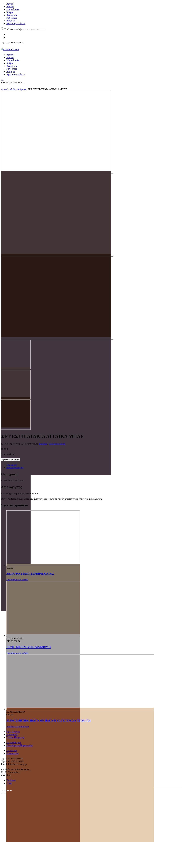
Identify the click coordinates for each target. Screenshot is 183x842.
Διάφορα (21, 89)
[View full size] (112, 256)
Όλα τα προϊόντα (57, 443)
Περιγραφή (11, 464)
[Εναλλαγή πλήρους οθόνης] (8, 790)
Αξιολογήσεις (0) (14, 467)
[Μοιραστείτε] (5, 790)
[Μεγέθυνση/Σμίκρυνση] (11, 790)
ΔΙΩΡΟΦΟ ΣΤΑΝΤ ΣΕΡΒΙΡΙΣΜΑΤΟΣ (30, 573)
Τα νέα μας (11, 750)
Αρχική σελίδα (8, 89)
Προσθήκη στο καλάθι (10, 460)
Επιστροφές (12, 734)
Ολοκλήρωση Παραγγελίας (19, 745)
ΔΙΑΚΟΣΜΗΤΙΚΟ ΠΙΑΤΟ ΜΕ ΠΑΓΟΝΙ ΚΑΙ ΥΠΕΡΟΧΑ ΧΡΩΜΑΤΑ (48, 720)
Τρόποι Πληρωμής (15, 737)
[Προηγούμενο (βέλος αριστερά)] (2, 793)
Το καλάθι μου (13, 742)
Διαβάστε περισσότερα (17, 726)
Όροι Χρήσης (13, 731)
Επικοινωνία (12, 753)
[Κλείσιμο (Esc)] (2, 790)
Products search (12, 29)
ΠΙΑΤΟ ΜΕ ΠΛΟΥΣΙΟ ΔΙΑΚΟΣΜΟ (28, 647)
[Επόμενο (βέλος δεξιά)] (5, 793)
